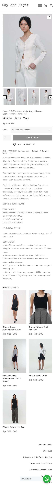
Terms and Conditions (40, 463)
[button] (40, 5)
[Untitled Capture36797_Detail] (9, 97)
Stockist (47, 451)
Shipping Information (40, 470)
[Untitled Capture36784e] (45, 97)
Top (11, 154)
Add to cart (32, 138)
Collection (16, 111)
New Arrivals (45, 445)
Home (5, 111)
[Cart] (45, 5)
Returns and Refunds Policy (37, 457)
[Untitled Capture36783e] (33, 97)
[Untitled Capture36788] (21, 97)
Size (5, 130)
